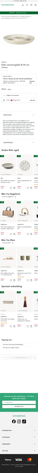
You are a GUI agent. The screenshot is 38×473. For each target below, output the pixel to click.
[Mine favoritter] (27, 5)
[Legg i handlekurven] (14, 188)
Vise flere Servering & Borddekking (13, 344)
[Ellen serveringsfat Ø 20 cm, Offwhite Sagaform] (19, 39)
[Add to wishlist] (11, 188)
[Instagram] (19, 421)
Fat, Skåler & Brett (24, 16)
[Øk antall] (7, 357)
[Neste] (35, 39)
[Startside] (7, 5)
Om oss (5, 451)
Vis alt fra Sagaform (7, 196)
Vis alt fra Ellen (6, 243)
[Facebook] (13, 421)
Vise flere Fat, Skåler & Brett (11, 347)
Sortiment (6, 437)
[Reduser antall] (2, 357)
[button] (4, 70)
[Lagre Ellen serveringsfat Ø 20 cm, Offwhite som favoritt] (35, 357)
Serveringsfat (6, 18)
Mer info (32, 100)
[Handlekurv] (31, 5)
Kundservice (7, 430)
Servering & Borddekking (9, 16)
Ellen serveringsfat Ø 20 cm (20, 18)
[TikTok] (24, 421)
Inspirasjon (6, 444)
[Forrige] (3, 39)
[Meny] (35, 5)
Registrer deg (32, 82)
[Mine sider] (23, 5)
